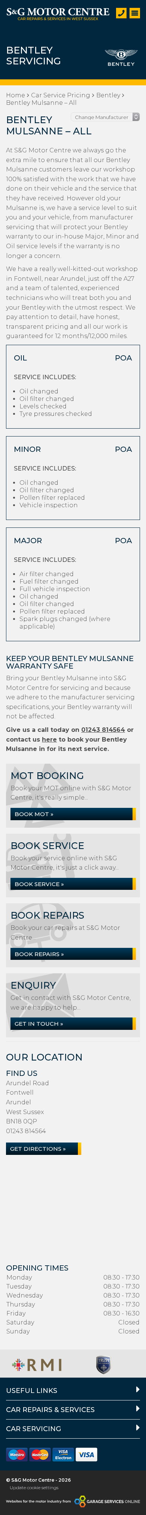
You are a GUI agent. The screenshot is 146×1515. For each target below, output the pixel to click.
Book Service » (39, 884)
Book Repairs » (39, 954)
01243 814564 (103, 729)
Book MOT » (34, 814)
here (49, 739)
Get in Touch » (39, 1023)
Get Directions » (38, 1148)
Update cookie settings (34, 1487)
